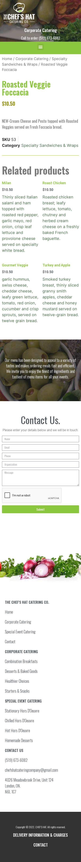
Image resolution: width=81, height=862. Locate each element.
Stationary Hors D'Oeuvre (22, 711)
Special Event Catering (20, 632)
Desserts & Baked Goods (21, 671)
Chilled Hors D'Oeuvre (19, 720)
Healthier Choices (17, 681)
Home (7, 59)
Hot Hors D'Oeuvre (17, 730)
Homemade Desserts (19, 740)
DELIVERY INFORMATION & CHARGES (40, 835)
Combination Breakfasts (21, 661)
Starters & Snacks (17, 691)
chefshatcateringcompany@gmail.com (31, 770)
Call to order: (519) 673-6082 (40, 38)
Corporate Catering (40, 30)
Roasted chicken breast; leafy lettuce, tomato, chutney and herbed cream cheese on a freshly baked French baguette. (60, 211)
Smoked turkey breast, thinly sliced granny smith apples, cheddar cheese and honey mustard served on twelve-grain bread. (60, 290)
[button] (40, 47)
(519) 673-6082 (16, 760)
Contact (10, 641)
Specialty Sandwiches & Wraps (49, 145)
